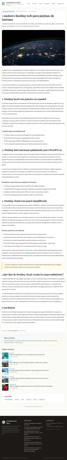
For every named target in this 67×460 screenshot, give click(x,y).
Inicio (29, 3)
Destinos (34, 3)
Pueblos (54, 3)
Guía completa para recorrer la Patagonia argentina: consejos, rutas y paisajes (33, 432)
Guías (40, 3)
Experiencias (61, 3)
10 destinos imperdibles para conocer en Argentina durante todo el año (33, 428)
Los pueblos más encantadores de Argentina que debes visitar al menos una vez (33, 444)
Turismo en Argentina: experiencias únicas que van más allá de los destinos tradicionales (32, 449)
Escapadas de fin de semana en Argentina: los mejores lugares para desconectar (33, 438)
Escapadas (46, 3)
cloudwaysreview (30, 253)
